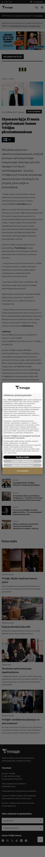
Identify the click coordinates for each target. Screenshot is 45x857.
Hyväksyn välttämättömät (22, 461)
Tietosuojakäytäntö (22, 471)
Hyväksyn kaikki (22, 457)
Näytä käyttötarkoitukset (22, 465)
